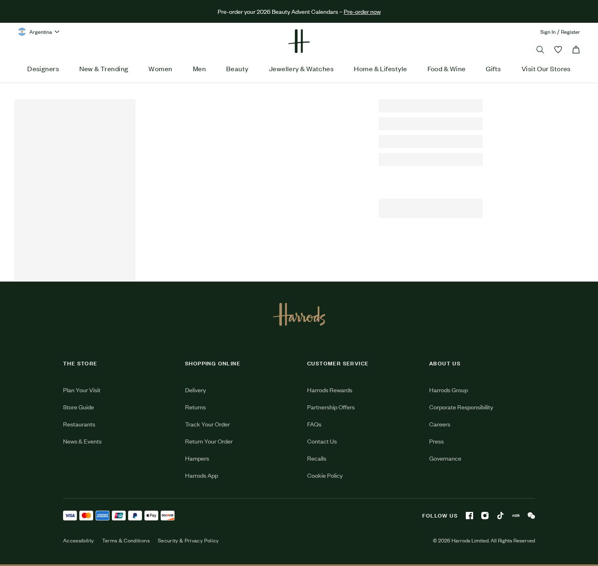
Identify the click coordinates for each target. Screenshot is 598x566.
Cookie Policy (325, 475)
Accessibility (78, 540)
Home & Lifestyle (380, 68)
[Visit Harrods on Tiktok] (500, 515)
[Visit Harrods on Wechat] (531, 515)
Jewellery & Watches (301, 68)
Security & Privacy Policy (188, 540)
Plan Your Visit (81, 389)
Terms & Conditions (126, 540)
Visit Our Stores (546, 68)
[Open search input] (540, 50)
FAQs (314, 424)
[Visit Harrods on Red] (515, 515)
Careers (439, 424)
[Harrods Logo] (299, 314)
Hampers (197, 458)
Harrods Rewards (329, 389)
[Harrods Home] (299, 41)
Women (160, 68)
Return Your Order (209, 441)
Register (570, 31)
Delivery (195, 389)
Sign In (548, 31)
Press (436, 441)
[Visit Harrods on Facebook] (469, 515)
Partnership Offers (331, 406)
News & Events (82, 441)
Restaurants (79, 424)
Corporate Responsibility (461, 406)
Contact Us (322, 441)
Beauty (237, 68)
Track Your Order (207, 424)
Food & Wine (447, 68)
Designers (43, 68)
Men (199, 68)
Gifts (493, 68)
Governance (445, 458)
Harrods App (201, 475)
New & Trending (103, 68)
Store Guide (78, 406)
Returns (195, 406)
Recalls (316, 458)
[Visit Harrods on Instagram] (485, 515)
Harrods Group (448, 389)
